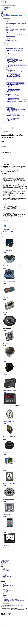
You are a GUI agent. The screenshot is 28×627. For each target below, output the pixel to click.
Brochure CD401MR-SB (8, 231)
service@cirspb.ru (4, 15)
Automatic (5, 569)
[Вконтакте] (4, 617)
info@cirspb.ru (20, 15)
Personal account (6, 7)
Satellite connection (7, 576)
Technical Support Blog (8, 585)
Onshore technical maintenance (12, 118)
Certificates (5, 591)
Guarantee (5, 588)
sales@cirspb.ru (12, 15)
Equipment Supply (9, 107)
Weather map (6, 603)
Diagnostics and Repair (10, 58)
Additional (5, 568)
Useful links (3, 597)
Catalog (4, 42)
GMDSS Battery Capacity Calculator (10, 599)
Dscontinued (5, 571)
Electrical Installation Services (12, 94)
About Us (3, 581)
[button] (14, 566)
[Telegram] (4, 622)
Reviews (5, 592)
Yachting (5, 578)
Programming (8, 69)
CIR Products (6, 122)
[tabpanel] (14, 194)
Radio (4, 575)
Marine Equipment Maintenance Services (16, 50)
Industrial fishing (6, 573)
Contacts (5, 9)
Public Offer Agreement (8, 590)
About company (7, 19)
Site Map (5, 595)
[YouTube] (4, 619)
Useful (16, 34)
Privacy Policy (6, 593)
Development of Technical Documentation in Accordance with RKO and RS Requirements (15, 82)
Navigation (5, 574)
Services (5, 43)
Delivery (5, 589)
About (16, 23)
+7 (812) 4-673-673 (5, 14)
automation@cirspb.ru (5, 563)
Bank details (5, 8)
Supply (4, 577)
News (16, 28)
